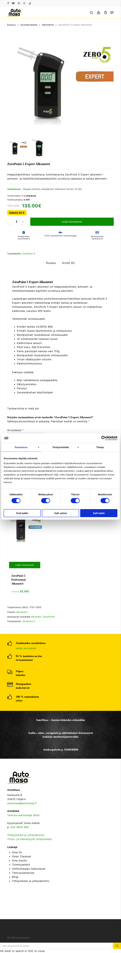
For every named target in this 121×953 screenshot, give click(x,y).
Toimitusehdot (21, 864)
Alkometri (36, 616)
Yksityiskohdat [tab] (60, 447)
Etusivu (11, 24)
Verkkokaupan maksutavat (29, 868)
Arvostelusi (15, 430)
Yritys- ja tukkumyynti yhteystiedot (29, 839)
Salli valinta (60, 513)
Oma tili (17, 852)
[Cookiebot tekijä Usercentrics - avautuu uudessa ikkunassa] (103, 438)
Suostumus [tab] (21, 447)
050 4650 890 (20, 827)
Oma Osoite (19, 860)
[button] (112, 12)
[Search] (117, 946)
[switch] (45, 500)
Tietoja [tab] (100, 447)
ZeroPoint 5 (28, 253)
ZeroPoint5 (49, 616)
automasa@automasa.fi (22, 803)
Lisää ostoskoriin (72, 221)
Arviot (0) (68, 262)
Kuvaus (51, 262)
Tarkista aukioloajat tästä (23, 815)
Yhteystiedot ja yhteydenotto (25, 835)
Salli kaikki (99, 513)
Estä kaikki (22, 513)
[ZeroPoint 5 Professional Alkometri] (24, 530)
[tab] (51, 263)
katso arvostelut (26, 648)
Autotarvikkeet (28, 24)
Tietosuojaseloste (23, 872)
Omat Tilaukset (21, 856)
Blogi (15, 876)
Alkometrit (48, 24)
